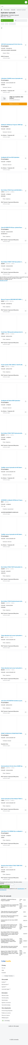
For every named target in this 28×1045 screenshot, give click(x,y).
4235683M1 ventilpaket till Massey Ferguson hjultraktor (8, 900)
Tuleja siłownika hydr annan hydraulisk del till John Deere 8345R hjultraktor (9, 912)
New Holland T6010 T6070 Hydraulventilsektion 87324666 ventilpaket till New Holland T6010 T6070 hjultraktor (8, 941)
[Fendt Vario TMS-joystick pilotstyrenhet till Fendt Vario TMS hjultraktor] (14, 322)
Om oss (3, 967)
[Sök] (26, 6)
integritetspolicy (21, 888)
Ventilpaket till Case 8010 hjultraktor (10, 157)
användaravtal (3, 889)
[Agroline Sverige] (9, 2)
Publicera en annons (14, 103)
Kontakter (4, 972)
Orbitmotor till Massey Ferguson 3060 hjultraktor (13, 124)
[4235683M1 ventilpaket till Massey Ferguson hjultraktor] (14, 490)
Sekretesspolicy (5, 997)
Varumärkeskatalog (6, 1005)
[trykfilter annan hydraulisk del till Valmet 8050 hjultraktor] (14, 458)
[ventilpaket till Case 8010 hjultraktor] (14, 148)
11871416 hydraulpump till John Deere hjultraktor (13, 44)
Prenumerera (5, 886)
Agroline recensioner (6, 1002)
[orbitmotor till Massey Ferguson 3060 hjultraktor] (14, 115)
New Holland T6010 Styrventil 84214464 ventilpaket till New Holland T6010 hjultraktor (10, 906)
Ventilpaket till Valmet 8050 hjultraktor (10, 400)
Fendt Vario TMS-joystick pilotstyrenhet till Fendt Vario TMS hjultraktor (9, 916)
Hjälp (3, 970)
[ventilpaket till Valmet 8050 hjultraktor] (14, 391)
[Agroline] (1, 10)
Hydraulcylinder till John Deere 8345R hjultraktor (13, 766)
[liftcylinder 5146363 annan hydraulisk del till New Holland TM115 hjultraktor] (14, 69)
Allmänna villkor (5, 995)
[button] (26, 2)
